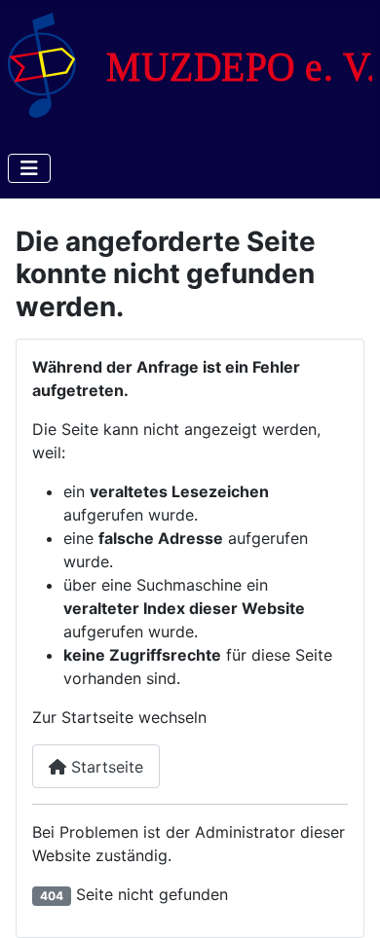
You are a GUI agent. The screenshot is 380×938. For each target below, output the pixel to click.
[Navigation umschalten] (29, 168)
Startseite (104, 766)
